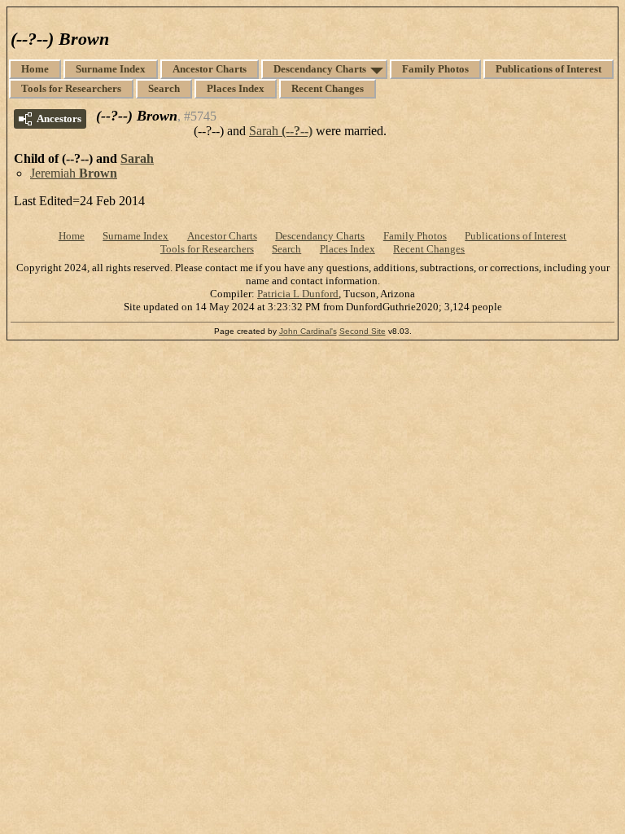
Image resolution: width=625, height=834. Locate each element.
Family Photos (435, 69)
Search (164, 88)
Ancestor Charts (210, 69)
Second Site (362, 331)
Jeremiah (73, 173)
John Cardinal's (308, 331)
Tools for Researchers (71, 88)
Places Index (235, 88)
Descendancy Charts (319, 69)
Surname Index (111, 69)
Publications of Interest (548, 69)
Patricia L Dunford (298, 294)
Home (35, 69)
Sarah (280, 131)
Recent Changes (327, 88)
